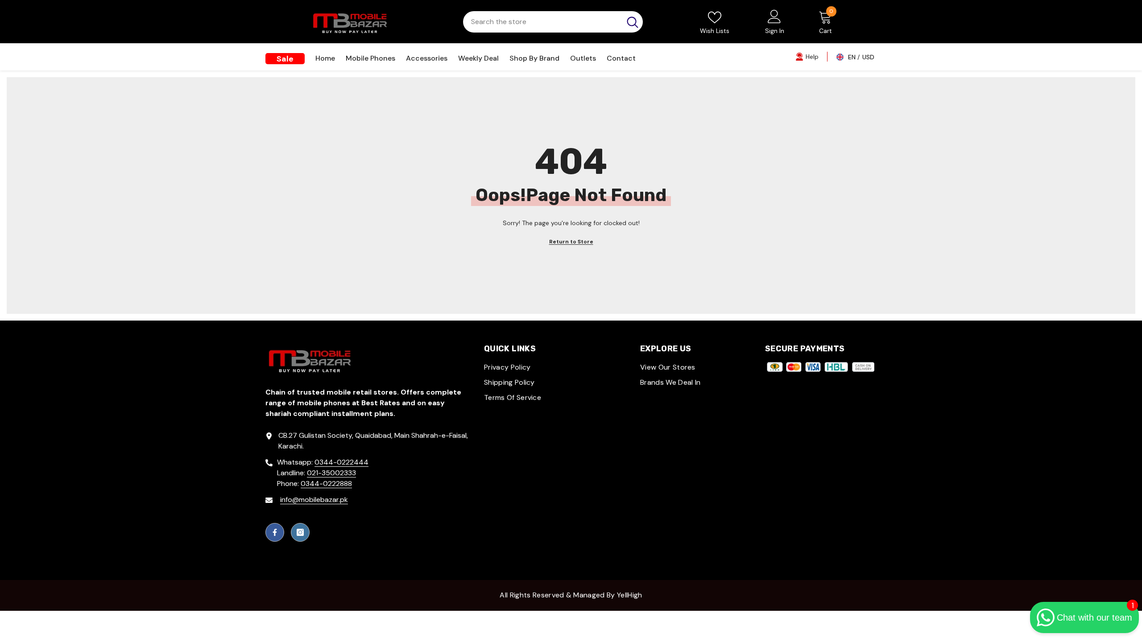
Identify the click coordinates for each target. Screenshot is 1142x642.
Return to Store (571, 241)
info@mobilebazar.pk (314, 499)
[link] (807, 56)
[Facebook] (274, 532)
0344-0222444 (341, 462)
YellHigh (629, 595)
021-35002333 (331, 472)
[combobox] (542, 22)
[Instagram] (300, 532)
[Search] (553, 22)
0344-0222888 (326, 483)
